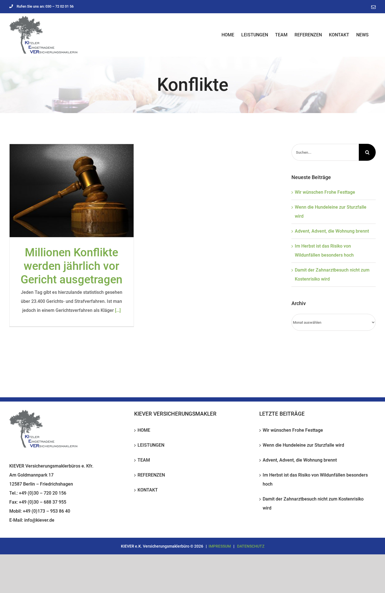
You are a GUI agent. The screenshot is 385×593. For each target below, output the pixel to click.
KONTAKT (148, 490)
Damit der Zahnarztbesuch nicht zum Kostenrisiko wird (313, 503)
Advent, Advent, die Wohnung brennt (332, 231)
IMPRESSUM (220, 546)
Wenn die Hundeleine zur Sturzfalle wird (303, 445)
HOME (144, 430)
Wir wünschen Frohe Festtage (325, 192)
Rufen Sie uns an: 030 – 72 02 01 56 (45, 6)
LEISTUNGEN (151, 445)
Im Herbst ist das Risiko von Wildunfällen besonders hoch (315, 479)
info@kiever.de (39, 520)
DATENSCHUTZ (250, 546)
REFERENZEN (151, 475)
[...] (118, 310)
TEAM (144, 460)
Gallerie (71, 190)
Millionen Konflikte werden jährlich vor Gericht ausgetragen (71, 266)
